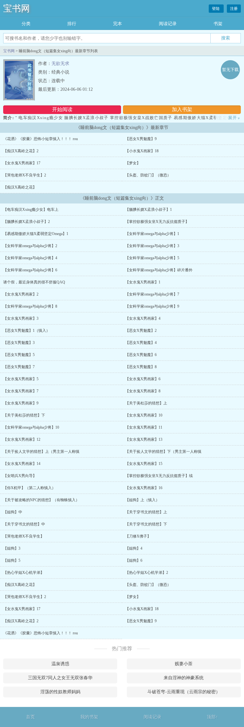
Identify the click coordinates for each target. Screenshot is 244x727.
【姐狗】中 (12, 512)
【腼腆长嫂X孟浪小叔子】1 (148, 209)
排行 (71, 23)
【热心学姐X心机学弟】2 (146, 572)
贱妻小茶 (184, 663)
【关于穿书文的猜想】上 (146, 512)
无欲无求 (60, 63)
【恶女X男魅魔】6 (141, 355)
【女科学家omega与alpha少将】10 (31, 427)
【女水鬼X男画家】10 (143, 415)
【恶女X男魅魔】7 (19, 367)
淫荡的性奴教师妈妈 (60, 691)
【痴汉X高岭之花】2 (20, 151)
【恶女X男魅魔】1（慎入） (26, 330)
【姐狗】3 (11, 548)
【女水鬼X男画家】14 (21, 463)
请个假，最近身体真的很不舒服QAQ (34, 282)
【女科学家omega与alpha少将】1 (152, 234)
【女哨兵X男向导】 (20, 476)
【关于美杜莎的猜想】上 (146, 403)
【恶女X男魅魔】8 (141, 367)
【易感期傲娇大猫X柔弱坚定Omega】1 (35, 234)
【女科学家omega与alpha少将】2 (30, 246)
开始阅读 (62, 109)
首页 (30, 717)
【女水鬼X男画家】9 (20, 403)
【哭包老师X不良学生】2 (24, 175)
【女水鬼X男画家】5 (20, 379)
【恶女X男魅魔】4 (141, 342)
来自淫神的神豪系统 (184, 677)
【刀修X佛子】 (138, 536)
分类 (26, 23)
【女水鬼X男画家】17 (21, 163)
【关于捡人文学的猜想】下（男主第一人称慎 (163, 451)
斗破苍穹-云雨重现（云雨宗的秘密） (183, 691)
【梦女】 (132, 163)
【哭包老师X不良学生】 (23, 536)
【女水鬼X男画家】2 (20, 294)
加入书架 (182, 109)
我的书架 (89, 717)
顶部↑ (212, 717)
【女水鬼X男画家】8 (142, 391)
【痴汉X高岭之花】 (20, 187)
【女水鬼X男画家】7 (20, 391)
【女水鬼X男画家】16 (143, 488)
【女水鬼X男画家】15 (143, 463)
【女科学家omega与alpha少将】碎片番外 (159, 270)
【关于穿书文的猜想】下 (146, 524)
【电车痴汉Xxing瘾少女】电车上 (30, 209)
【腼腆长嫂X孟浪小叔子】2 (26, 221)
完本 (117, 23)
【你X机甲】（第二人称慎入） (29, 488)
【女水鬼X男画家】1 (142, 282)
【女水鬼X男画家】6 (142, 379)
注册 (234, 8)
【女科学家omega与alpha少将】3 (152, 246)
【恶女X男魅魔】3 (19, 342)
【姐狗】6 (133, 560)
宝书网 (16, 8)
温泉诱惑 (60, 663)
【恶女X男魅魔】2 (141, 330)
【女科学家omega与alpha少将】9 (152, 306)
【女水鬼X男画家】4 (142, 318)
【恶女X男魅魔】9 (141, 139)
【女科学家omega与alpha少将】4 (30, 258)
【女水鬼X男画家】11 (143, 427)
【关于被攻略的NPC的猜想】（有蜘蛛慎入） (41, 500)
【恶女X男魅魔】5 (19, 355)
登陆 (216, 8)
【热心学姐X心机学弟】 (23, 572)
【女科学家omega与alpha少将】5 (152, 258)
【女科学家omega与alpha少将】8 (30, 306)
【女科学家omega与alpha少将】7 (152, 294)
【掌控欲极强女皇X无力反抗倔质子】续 (159, 476)
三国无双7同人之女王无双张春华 (60, 677)
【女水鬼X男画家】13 (143, 439)
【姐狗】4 (133, 548)
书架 (218, 23)
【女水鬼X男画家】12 (21, 439)
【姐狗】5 (11, 560)
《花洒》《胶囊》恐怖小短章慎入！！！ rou (40, 139)
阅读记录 (168, 23)
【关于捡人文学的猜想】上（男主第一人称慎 (41, 451)
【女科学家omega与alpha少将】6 (30, 270)
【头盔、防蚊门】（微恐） (148, 175)
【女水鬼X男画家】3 (20, 318)
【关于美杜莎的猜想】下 (24, 415)
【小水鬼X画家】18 (142, 151)
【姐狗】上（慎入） (142, 500)
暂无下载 (230, 69)
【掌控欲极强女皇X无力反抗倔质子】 (157, 221)
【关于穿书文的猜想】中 (24, 524)
